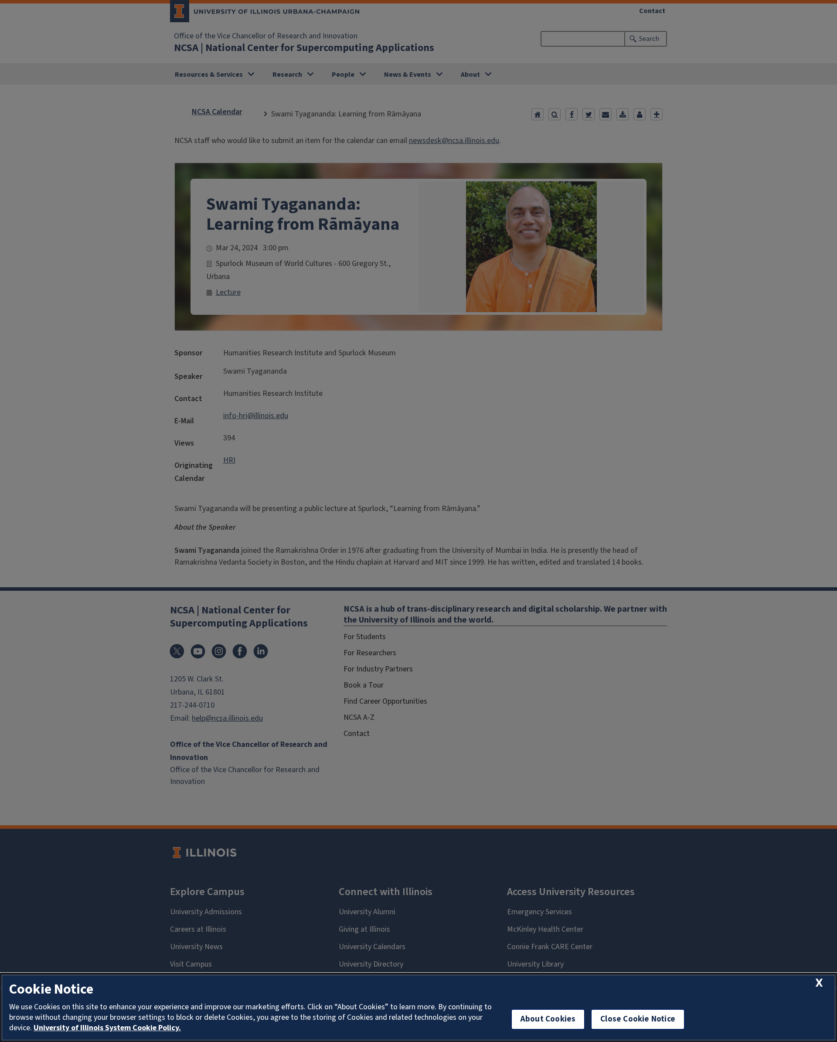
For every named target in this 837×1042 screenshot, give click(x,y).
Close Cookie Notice (637, 1019)
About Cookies (548, 1019)
